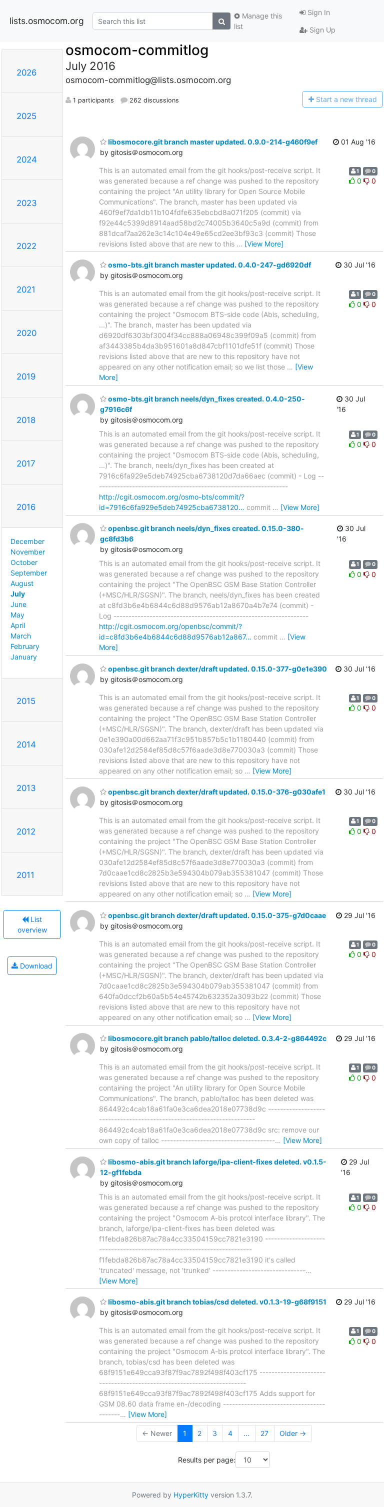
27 (264, 1433)
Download (35, 966)
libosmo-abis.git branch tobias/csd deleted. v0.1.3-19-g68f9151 (216, 1302)
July (17, 594)
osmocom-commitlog (137, 50)
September (28, 572)
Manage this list (258, 21)
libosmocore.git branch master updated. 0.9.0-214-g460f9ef (212, 142)
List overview (32, 924)
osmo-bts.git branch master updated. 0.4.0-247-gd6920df (208, 264)
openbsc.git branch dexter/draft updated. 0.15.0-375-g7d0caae (216, 915)
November (27, 552)
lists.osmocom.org (47, 21)
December (27, 541)
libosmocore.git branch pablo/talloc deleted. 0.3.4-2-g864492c (216, 1038)
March (20, 636)
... (247, 1433)
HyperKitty (191, 1494)
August (22, 583)
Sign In (318, 12)
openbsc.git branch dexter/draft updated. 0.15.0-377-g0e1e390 (216, 668)
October (24, 562)
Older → (293, 1433)
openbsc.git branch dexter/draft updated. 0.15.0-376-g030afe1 (216, 792)
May (17, 614)
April (17, 625)
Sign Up (322, 30)
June (18, 604)
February (25, 646)
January (23, 656)
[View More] (264, 244)
